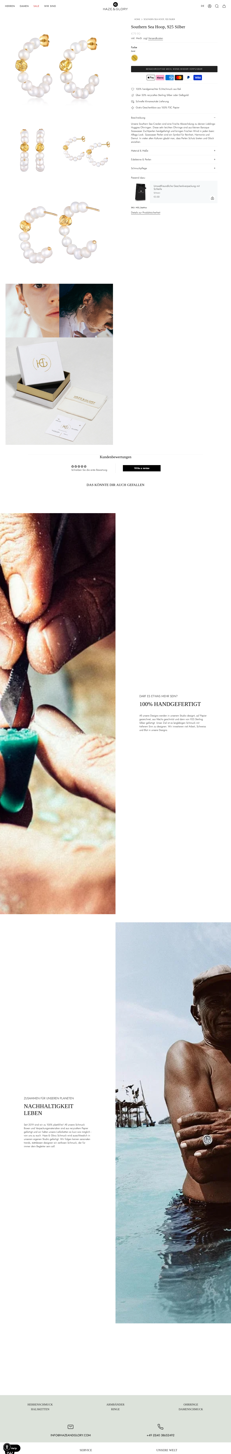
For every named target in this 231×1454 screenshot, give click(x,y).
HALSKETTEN (40, 1409)
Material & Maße (139, 150)
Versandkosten (155, 38)
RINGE (115, 1409)
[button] (10, 6)
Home (137, 19)
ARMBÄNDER (115, 1404)
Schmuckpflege (139, 168)
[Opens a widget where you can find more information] (11, 1448)
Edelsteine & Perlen (141, 159)
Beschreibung (138, 117)
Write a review (141, 468)
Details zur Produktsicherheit (145, 212)
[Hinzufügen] (212, 198)
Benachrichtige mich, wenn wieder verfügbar (174, 69)
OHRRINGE (191, 1404)
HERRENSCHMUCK (40, 1404)
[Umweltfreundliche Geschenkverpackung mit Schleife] (140, 192)
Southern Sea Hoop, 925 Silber (159, 19)
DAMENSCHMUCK (191, 1409)
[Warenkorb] (224, 6)
